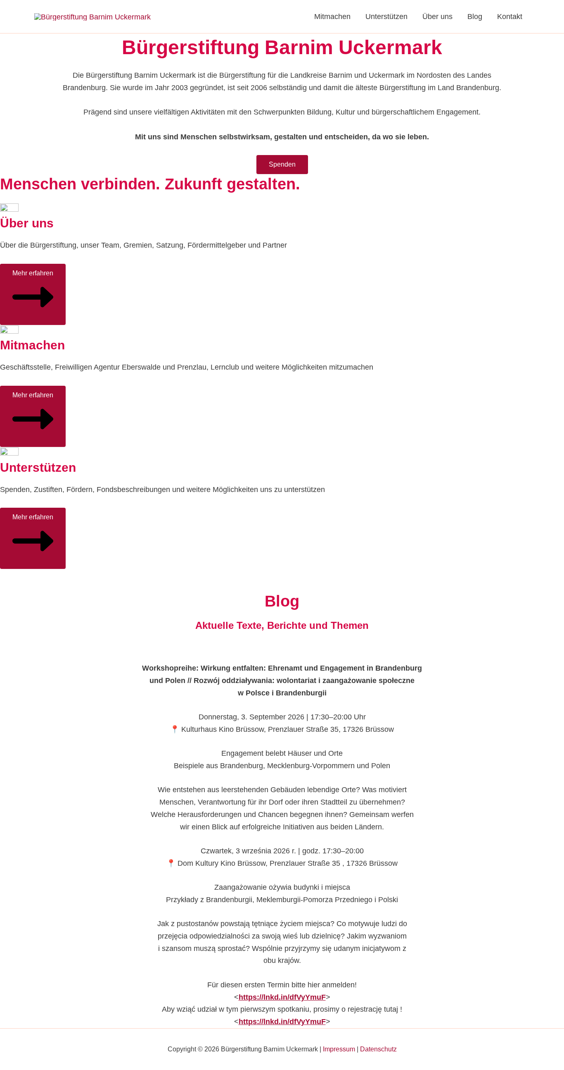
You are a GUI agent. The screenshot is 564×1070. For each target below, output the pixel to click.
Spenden (282, 164)
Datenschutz (378, 1049)
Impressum (339, 1049)
